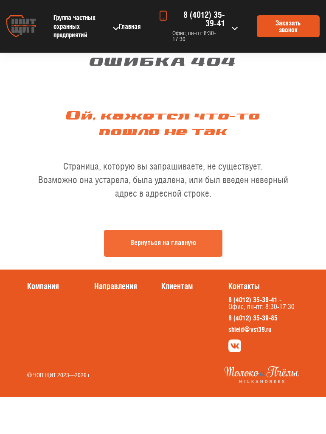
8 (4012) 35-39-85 (253, 318)
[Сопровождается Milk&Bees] (262, 381)
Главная (130, 26)
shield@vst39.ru (249, 329)
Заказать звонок (288, 26)
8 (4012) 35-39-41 (204, 19)
